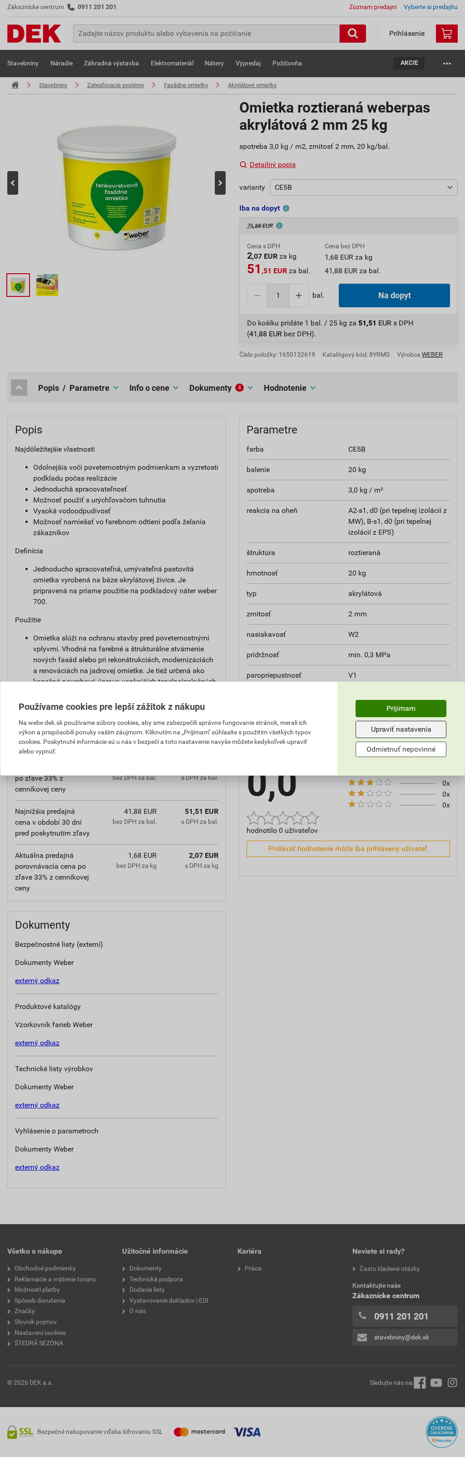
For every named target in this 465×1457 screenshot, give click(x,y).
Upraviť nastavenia (401, 729)
